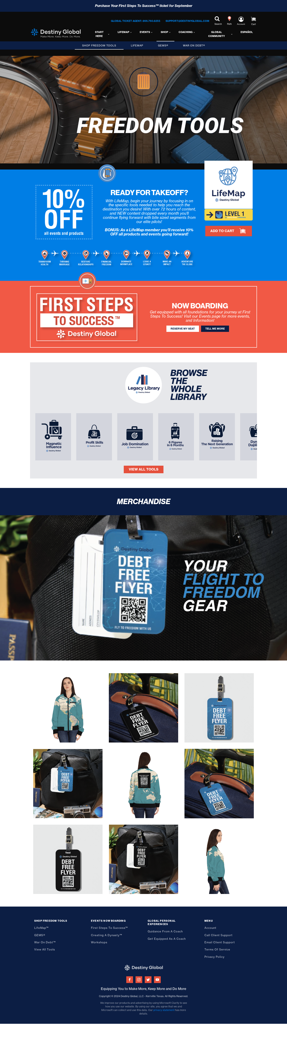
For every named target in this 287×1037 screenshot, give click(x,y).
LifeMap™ (41, 927)
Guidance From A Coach (165, 931)
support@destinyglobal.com (187, 20)
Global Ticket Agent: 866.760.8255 (135, 20)
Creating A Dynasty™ (106, 935)
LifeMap (123, 32)
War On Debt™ (45, 942)
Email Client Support (219, 942)
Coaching (185, 32)
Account (210, 927)
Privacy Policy (214, 956)
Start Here (99, 34)
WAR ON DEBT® (194, 45)
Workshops (99, 942)
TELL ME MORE (215, 328)
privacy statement (163, 1010)
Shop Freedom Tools (99, 45)
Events (145, 32)
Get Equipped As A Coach (167, 938)
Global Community (216, 34)
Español (247, 32)
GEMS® (163, 45)
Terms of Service (217, 949)
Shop (164, 32)
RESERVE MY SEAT (183, 328)
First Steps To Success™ (109, 927)
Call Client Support (218, 935)
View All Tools (143, 469)
